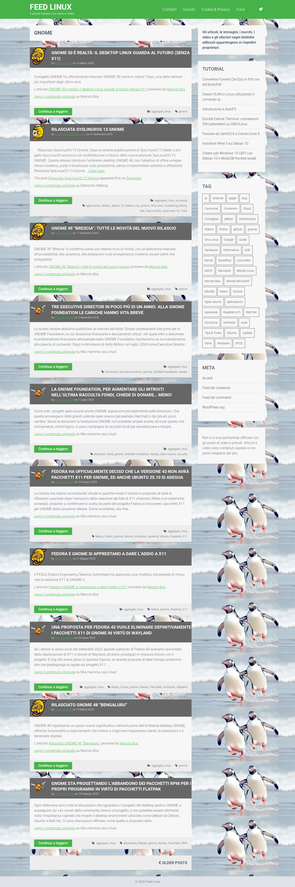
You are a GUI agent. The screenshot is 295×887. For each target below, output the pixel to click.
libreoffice (224, 260)
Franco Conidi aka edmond (70, 134)
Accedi (207, 378)
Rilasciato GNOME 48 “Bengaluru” (89, 704)
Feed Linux (52, 9)
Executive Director (131, 371)
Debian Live (132, 205)
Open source (168, 454)
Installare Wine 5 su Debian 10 (225, 143)
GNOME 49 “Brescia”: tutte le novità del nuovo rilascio (113, 228)
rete (142, 210)
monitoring (171, 205)
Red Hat (251, 312)
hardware (211, 250)
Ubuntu (164, 536)
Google (228, 239)
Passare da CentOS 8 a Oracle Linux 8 (231, 134)
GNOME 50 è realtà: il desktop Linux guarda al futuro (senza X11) (98, 89)
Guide (243, 239)
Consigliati (212, 219)
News (183, 205)
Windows (223, 343)
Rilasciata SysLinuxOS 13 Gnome (87, 129)
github (237, 229)
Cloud (247, 208)
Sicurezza (211, 322)
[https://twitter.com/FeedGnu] (261, 9)
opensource (235, 302)
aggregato (157, 111)
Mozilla (209, 291)
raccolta (182, 454)
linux (168, 111)
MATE (209, 270)
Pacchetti (156, 687)
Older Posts (174, 862)
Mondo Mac (213, 281)
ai (206, 198)
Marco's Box (176, 89)
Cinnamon (231, 208)
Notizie (183, 371)
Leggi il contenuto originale (54, 97)
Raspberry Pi (231, 312)
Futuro (109, 536)
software (229, 322)
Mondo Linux (245, 270)
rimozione (140, 536)
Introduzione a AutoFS (219, 109)
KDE (247, 250)
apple (232, 198)
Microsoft (224, 270)
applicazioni (93, 205)
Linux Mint (244, 260)
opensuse (211, 312)
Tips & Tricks (213, 333)
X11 (184, 536)
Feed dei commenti (216, 397)
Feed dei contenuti (216, 388)
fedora (99, 536)
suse (244, 322)
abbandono (130, 843)
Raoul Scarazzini (64, 317)
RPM (184, 843)
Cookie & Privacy (215, 9)
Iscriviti (189, 9)
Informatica (231, 250)
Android (218, 198)
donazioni (100, 454)
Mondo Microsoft (237, 281)
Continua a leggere (53, 111)
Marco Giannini (63, 63)
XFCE (239, 343)
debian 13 (118, 205)
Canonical (211, 208)
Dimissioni (111, 371)
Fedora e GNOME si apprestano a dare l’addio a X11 (108, 553)
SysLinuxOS (153, 210)
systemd (153, 536)
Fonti (240, 9)
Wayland (175, 536)
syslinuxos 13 (170, 210)
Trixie (184, 210)
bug (244, 198)
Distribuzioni (247, 219)
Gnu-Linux (157, 205)
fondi (110, 454)
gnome (183, 111)
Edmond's (133, 178)
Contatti (169, 9)
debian (106, 205)
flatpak (142, 843)
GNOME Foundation (165, 371)
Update (247, 333)
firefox (223, 229)
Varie (208, 343)
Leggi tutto (97, 171)
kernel (209, 260)
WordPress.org (213, 407)
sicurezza (181, 200)
